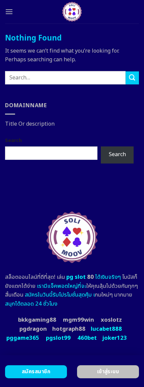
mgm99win (78, 320)
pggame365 (22, 338)
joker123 (114, 338)
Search (13, 140)
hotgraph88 (68, 329)
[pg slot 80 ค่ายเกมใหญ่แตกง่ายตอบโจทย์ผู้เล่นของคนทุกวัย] (72, 11)
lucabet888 (106, 329)
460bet (87, 338)
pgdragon (33, 329)
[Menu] (9, 11)
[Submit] (132, 77)
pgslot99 (58, 338)
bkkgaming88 (37, 320)
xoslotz (111, 320)
